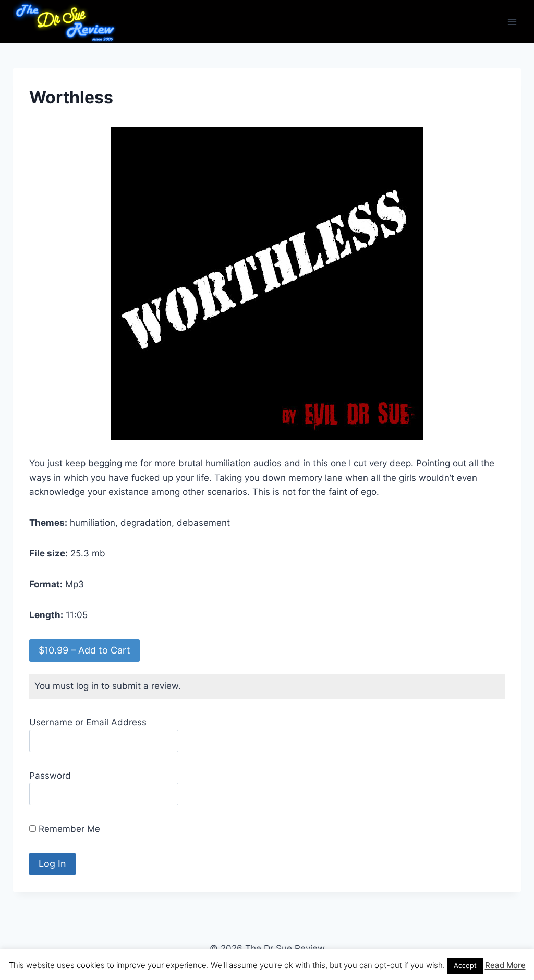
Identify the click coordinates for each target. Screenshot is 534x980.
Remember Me (68, 829)
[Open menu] (511, 22)
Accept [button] (465, 965)
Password (50, 775)
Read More (505, 965)
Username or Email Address (88, 722)
